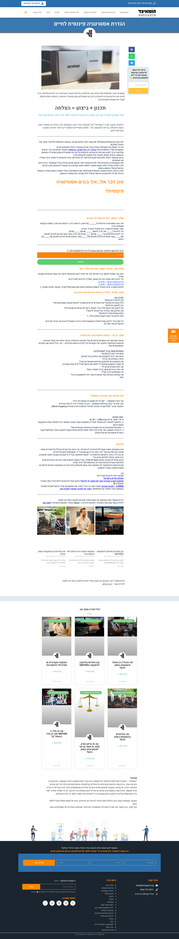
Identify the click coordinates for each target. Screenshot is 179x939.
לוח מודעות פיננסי (71, 12)
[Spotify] (52, 903)
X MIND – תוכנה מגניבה (112, 486)
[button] (142, 3)
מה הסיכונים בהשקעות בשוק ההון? (51, 553)
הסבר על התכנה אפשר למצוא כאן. (76, 488)
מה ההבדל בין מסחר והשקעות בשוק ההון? (122, 665)
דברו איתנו (107, 584)
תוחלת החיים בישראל (114, 478)
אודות (57, 12)
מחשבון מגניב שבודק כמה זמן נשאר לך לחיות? (102, 481)
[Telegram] (65, 903)
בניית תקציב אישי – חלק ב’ (111, 284)
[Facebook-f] (72, 903)
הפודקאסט (124, 12)
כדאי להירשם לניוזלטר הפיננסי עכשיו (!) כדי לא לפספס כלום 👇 (95, 250)
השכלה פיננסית (90, 12)
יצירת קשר (37, 12)
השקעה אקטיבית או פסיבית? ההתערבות (80, 553)
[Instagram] (45, 903)
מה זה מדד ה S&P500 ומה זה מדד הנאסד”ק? (56, 733)
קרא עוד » (120, 566)
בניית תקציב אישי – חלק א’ (111, 281)
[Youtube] (59, 903)
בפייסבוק (81, 149)
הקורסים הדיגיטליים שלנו (173, 338)
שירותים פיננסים (108, 12)
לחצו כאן (46, 502)
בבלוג (93, 149)
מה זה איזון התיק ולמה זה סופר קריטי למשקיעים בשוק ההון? (89, 748)
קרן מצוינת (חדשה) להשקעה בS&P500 (110, 553)
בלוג (48, 12)
